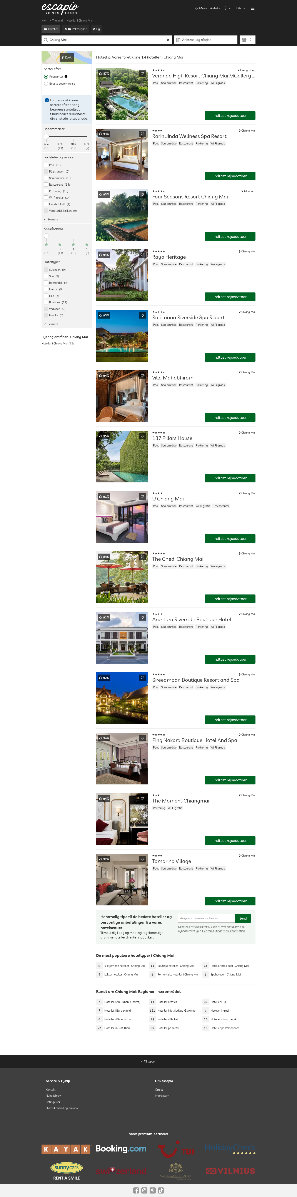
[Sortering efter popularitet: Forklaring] (66, 77)
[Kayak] (67, 1149)
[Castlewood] (176, 1171)
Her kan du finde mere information (223, 931)
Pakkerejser (79, 29)
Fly (98, 29)
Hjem (45, 20)
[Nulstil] (168, 39)
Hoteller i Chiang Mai (80, 20)
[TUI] (176, 1149)
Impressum (162, 1096)
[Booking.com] (121, 1149)
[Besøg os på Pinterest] (153, 1190)
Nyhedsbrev (53, 1096)
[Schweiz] (121, 1170)
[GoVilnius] (230, 1171)
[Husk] (142, 73)
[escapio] (60, 8)
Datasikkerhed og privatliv (62, 1108)
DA (238, 8)
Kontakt (50, 1089)
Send (243, 918)
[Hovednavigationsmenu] (252, 8)
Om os (159, 1089)
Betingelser (53, 1102)
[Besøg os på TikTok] (161, 1190)
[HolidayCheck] (230, 1149)
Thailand (57, 20)
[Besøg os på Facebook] (136, 1190)
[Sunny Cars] (67, 1171)
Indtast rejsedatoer (230, 115)
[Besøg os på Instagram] (144, 1190)
